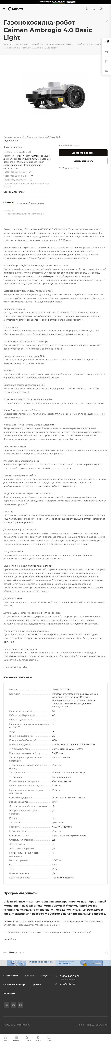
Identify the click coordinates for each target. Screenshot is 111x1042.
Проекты (37, 984)
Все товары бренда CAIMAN (30, 203)
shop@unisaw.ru (68, 984)
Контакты (9, 993)
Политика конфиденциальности (92, 1025)
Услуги (45, 975)
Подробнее (9, 939)
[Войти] (101, 9)
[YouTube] (13, 1005)
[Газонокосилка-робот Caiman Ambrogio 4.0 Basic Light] (55, 95)
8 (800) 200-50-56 (69, 976)
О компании (10, 975)
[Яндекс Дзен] (20, 1005)
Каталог (29, 975)
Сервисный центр (14, 984)
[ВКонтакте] (6, 1005)
